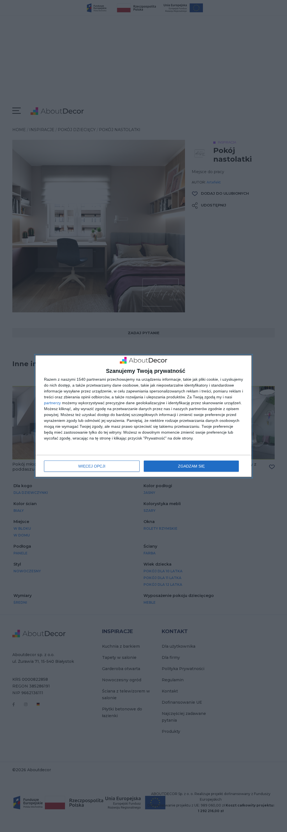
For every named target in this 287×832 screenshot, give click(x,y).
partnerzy (52, 403)
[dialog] (143, 416)
